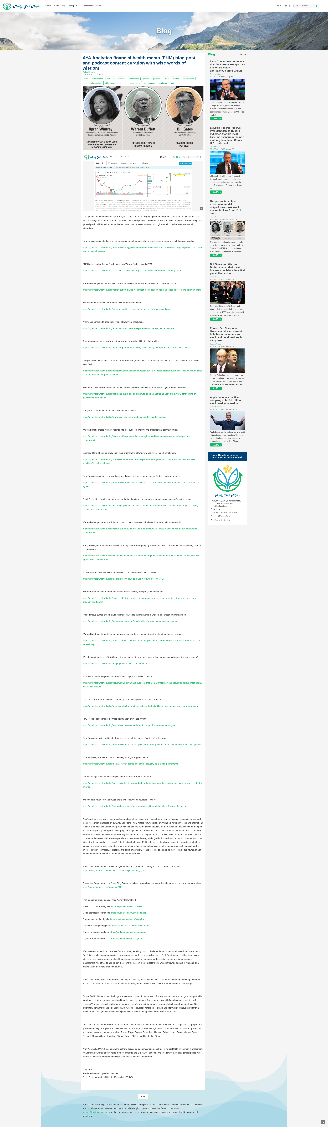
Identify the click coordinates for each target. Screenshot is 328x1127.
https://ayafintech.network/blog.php (127, 919)
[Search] (317, 6)
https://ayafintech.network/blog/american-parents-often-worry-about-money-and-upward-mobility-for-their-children (137, 347)
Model (56, 6)
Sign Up (287, 6)
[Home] (22, 6)
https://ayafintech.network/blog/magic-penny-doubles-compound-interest (117, 663)
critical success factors (114, 83)
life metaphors (188, 79)
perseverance (97, 79)
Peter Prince (214, 217)
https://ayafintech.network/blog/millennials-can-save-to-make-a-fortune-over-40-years (124, 579)
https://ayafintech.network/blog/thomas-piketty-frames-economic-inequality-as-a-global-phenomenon (130, 764)
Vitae (78, 6)
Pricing (71, 6)
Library (99, 6)
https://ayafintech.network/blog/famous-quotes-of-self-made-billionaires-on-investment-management (130, 621)
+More (243, 54)
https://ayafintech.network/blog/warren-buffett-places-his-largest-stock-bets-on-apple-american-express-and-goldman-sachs (142, 290)
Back (143, 1096)
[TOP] (323, 1122)
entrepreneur (149, 83)
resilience (110, 79)
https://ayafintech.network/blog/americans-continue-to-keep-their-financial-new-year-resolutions (128, 328)
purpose (156, 79)
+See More (216, 119)
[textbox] (306, 6)
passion (146, 79)
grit (172, 83)
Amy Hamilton (215, 74)
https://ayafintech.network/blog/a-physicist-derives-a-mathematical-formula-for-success (125, 417)
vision (166, 79)
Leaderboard (88, 6)
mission (176, 79)
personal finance (133, 83)
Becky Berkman (216, 407)
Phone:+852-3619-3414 (220, 516)
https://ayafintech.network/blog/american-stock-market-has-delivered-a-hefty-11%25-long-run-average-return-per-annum (140, 706)
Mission (48, 6)
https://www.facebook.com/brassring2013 (102, 887)
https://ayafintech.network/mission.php (129, 906)
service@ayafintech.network (96, 1112)
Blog (63, 6)
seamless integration (92, 83)
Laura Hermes (215, 277)
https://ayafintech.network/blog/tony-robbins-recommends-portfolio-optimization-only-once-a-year (129, 725)
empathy (121, 79)
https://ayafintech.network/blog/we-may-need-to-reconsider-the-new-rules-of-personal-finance (127, 309)
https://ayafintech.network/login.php (127, 938)
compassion (134, 79)
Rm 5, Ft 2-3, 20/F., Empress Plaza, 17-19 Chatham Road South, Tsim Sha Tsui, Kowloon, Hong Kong (226, 505)
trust (86, 79)
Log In (278, 6)
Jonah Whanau (215, 344)
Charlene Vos (215, 147)
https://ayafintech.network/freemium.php (131, 925)
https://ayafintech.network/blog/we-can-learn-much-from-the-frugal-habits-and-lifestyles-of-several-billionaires (135, 806)
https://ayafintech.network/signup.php (128, 932)
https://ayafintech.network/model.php (128, 913)
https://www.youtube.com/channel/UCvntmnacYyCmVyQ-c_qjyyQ (114, 870)
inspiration (163, 83)
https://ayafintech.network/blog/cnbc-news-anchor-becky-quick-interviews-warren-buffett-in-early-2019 (132, 270)
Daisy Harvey (89, 72)
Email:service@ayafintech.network (225, 512)
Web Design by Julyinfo (220, 520)
